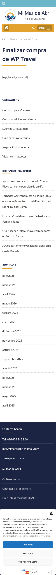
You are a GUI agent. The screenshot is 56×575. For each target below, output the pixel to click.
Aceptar (28, 545)
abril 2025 (8, 405)
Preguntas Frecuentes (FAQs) (19, 498)
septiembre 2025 (12, 359)
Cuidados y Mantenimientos (19, 119)
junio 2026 (8, 285)
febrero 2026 (10, 312)
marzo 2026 (9, 303)
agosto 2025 (9, 368)
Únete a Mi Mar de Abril (16, 488)
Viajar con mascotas (14, 156)
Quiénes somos (11, 479)
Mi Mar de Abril (34, 13)
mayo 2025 (9, 396)
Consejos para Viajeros (16, 110)
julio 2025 (8, 377)
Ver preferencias (28, 562)
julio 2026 (8, 275)
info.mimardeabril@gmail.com (20, 448)
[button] (51, 512)
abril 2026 (8, 294)
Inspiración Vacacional (16, 147)
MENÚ (42, 28)
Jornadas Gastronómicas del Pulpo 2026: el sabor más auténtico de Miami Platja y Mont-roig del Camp (27, 201)
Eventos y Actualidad (15, 128)
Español (34, 572)
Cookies (23, 570)
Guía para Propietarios (16, 138)
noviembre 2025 (12, 340)
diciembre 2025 (11, 331)
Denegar (28, 553)
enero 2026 (9, 322)
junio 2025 (8, 387)
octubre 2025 (10, 349)
